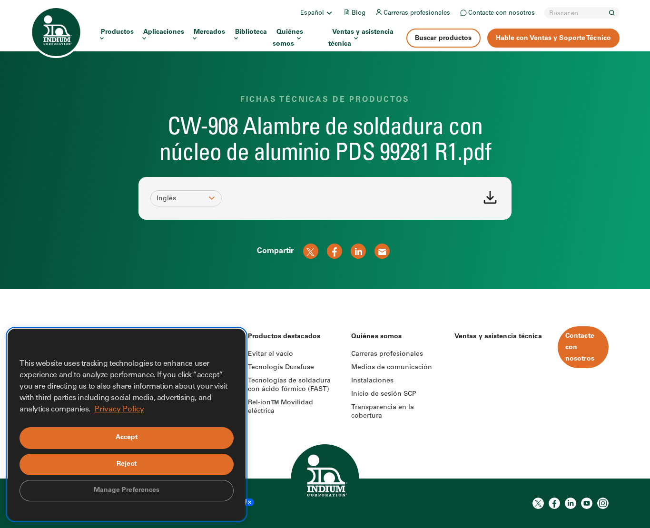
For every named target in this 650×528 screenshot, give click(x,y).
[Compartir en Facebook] (334, 251)
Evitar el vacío (270, 354)
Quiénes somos (288, 38)
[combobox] (182, 198)
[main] (325, 144)
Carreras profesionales (417, 13)
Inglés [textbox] (166, 199)
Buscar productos (443, 38)
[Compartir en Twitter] (310, 251)
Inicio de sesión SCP (383, 394)
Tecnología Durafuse (281, 367)
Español (312, 13)
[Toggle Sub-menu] (329, 13)
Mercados (209, 32)
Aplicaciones (163, 32)
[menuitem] (317, 13)
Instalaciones (372, 381)
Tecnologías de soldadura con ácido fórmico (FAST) (289, 385)
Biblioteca (251, 32)
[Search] (612, 13)
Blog (358, 13)
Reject (127, 464)
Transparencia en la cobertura (382, 412)
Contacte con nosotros (501, 13)
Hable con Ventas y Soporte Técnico (553, 38)
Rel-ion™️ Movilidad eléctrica (280, 407)
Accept (127, 437)
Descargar (490, 197)
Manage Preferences (127, 490)
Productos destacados (284, 336)
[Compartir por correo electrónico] (382, 251)
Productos (117, 32)
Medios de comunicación (391, 367)
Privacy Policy (119, 409)
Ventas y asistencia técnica (361, 38)
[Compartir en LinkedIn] (358, 251)
